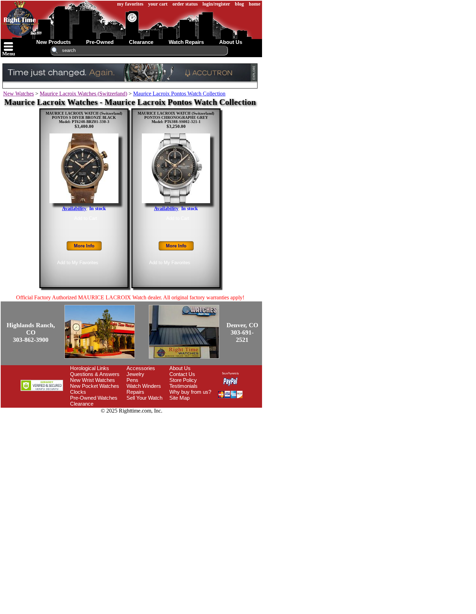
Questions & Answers (95, 374)
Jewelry (135, 374)
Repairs (135, 392)
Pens (132, 380)
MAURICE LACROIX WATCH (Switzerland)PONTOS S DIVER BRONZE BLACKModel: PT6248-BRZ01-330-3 (84, 117)
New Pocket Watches (94, 386)
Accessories (140, 368)
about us (230, 42)
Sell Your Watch (144, 398)
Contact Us (182, 374)
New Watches (18, 94)
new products (53, 42)
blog (239, 4)
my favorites (130, 4)
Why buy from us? (190, 392)
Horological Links (89, 368)
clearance (141, 42)
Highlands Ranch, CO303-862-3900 (31, 332)
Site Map (179, 398)
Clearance (81, 404)
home (254, 4)
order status (185, 4)
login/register (216, 4)
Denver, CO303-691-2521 (242, 332)
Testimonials (183, 386)
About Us (180, 368)
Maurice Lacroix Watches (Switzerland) (83, 94)
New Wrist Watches (92, 380)
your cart (158, 4)
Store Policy (183, 380)
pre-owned (100, 42)
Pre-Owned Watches (93, 398)
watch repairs (186, 42)
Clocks (78, 392)
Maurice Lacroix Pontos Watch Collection (179, 94)
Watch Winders (143, 386)
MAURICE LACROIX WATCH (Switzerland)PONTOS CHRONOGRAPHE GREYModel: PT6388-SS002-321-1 (176, 117)
